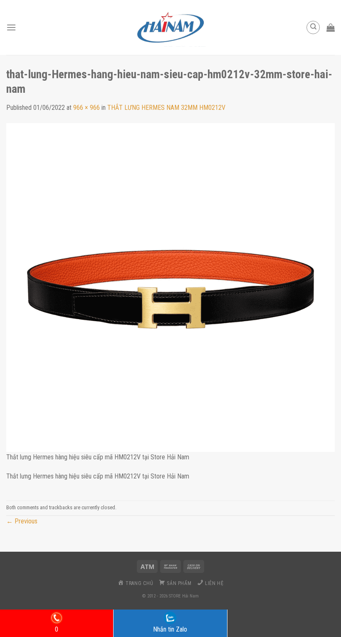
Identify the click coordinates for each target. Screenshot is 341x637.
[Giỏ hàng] (330, 27)
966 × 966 (86, 108)
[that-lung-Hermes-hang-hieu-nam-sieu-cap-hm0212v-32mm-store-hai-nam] (170, 287)
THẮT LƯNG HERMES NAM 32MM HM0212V (166, 108)
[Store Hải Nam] (170, 27)
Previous (21, 521)
